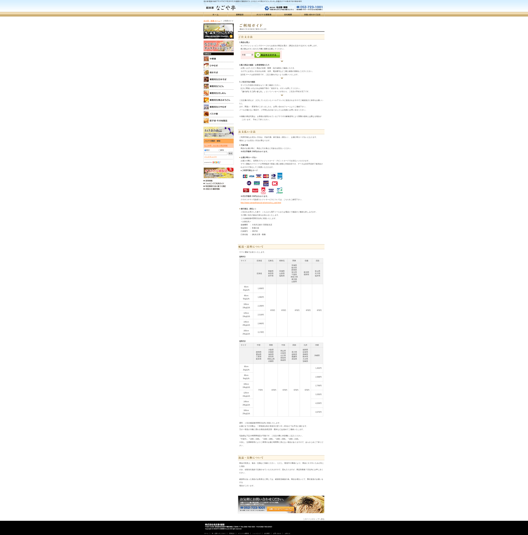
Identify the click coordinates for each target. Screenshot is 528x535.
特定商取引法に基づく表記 (219, 186)
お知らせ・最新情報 (219, 189)
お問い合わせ (277, 533)
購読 (208, 150)
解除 (222, 150)
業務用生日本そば (219, 79)
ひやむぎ (219, 65)
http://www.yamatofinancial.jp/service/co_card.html (261, 203)
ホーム (216, 14)
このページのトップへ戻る (313, 519)
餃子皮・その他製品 (219, 120)
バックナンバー (210, 157)
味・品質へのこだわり (219, 31)
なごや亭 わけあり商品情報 (216, 146)
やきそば (219, 72)
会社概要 (288, 14)
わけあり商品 (219, 132)
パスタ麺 (219, 113)
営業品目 (240, 14)
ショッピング (256, 533)
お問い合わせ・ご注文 (312, 14)
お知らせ (287, 533)
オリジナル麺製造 (264, 14)
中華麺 (219, 58)
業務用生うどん (219, 86)
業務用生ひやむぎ (219, 106)
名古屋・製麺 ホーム (212, 21)
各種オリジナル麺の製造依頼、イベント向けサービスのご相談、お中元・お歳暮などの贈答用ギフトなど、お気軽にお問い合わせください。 (281, 504)
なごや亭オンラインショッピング (219, 45)
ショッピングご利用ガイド (219, 183)
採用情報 (219, 180)
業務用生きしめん (219, 93)
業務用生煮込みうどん (219, 99)
